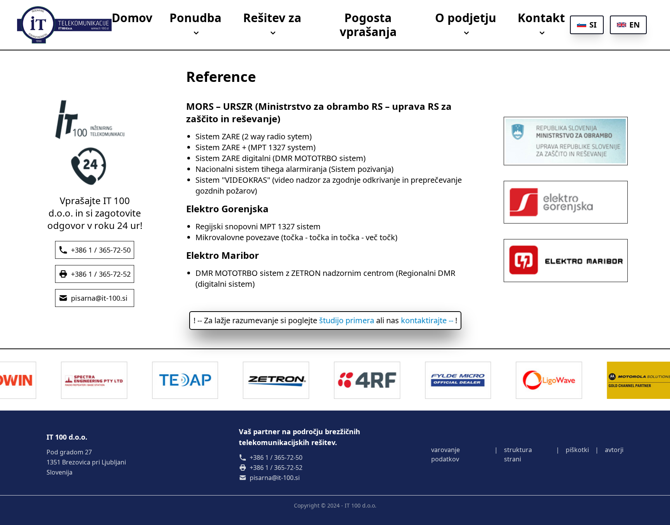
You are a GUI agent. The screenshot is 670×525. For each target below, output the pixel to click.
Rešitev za (272, 18)
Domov (132, 18)
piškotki (577, 449)
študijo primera (346, 320)
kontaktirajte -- (427, 320)
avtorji (614, 449)
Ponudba (195, 18)
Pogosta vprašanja (368, 25)
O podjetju (465, 18)
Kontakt (541, 18)
